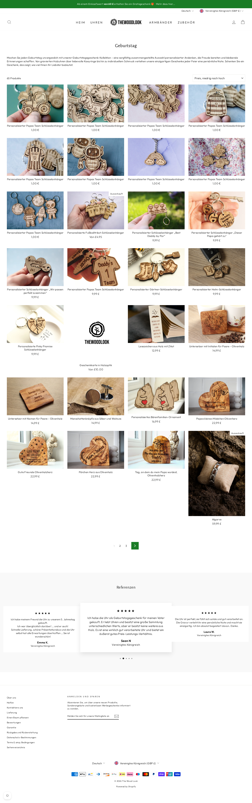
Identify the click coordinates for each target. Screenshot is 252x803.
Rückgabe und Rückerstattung (22, 732)
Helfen (10, 702)
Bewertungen (14, 722)
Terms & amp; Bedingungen (21, 742)
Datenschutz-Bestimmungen (21, 737)
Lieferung (12, 712)
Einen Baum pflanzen (18, 717)
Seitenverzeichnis (16, 747)
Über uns (11, 697)
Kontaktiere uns (15, 707)
